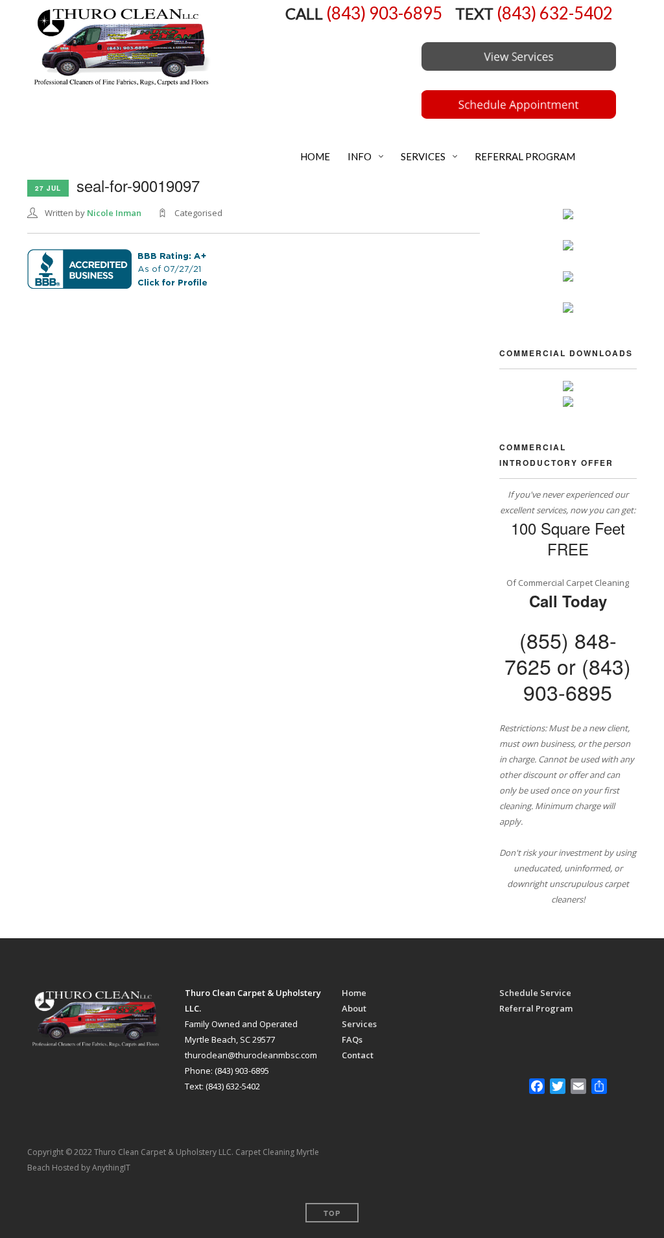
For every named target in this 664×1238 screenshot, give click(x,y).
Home (354, 993)
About (354, 1008)
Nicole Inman (114, 213)
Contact (358, 1055)
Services (359, 1024)
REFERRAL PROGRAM (524, 156)
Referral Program (536, 1008)
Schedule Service (535, 993)
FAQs (352, 1039)
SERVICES (422, 156)
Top (332, 1213)
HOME (314, 156)
